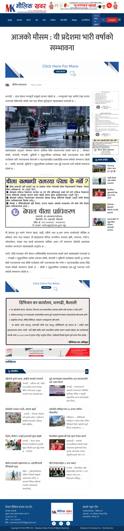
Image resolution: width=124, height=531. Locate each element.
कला (44, 20)
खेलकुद (74, 20)
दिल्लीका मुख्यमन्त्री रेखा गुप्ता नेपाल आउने (112, 194)
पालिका (53, 20)
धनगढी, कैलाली (10, 511)
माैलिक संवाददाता (19, 85)
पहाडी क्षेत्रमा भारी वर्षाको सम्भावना (111, 180)
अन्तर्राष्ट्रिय (85, 20)
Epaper (112, 20)
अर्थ (36, 20)
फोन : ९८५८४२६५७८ (13, 519)
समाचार (19, 20)
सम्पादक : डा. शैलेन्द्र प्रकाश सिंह (95, 513)
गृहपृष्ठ (10, 20)
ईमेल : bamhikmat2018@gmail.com (20, 522)
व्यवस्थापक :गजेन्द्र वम (91, 516)
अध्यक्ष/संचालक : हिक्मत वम (92, 511)
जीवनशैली (63, 20)
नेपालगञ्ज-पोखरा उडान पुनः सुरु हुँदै (111, 168)
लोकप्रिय (14, 371)
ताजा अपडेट (103, 160)
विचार (29, 20)
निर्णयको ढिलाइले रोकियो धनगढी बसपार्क (112, 208)
